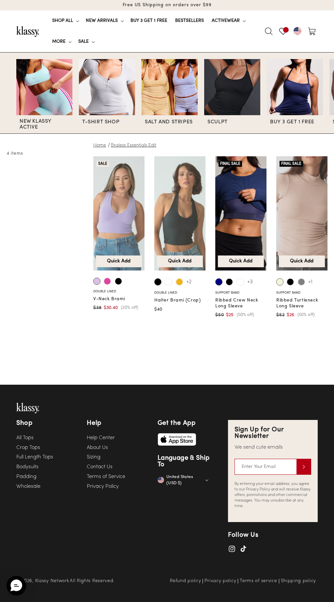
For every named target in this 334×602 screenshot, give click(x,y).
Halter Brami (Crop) (177, 300)
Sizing (93, 457)
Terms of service (258, 581)
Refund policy (185, 581)
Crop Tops (28, 447)
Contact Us (100, 467)
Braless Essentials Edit (133, 145)
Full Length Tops (34, 457)
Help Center (101, 437)
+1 (310, 282)
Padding (26, 476)
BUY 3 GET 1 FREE (292, 122)
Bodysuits (27, 467)
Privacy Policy (103, 486)
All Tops (25, 437)
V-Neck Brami (109, 299)
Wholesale (28, 486)
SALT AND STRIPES (169, 122)
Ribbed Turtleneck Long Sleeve (297, 303)
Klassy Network (52, 581)
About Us (97, 447)
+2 (188, 282)
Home (99, 145)
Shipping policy (298, 581)
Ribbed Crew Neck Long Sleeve (236, 303)
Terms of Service (106, 476)
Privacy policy (220, 581)
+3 (250, 282)
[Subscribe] (303, 466)
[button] (65, 20)
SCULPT (217, 122)
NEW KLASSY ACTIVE (35, 124)
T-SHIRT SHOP (100, 122)
